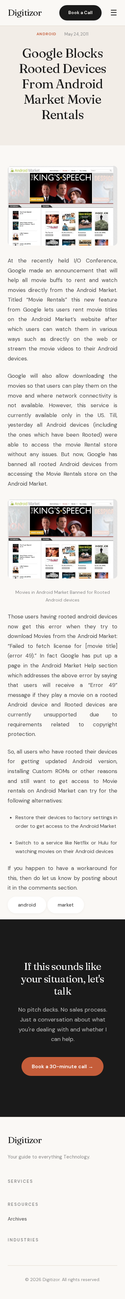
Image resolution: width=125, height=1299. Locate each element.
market (66, 905)
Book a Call (80, 12)
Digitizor (25, 12)
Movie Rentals (46, 299)
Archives (17, 1219)
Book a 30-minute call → (62, 1066)
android (27, 905)
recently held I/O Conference (73, 260)
